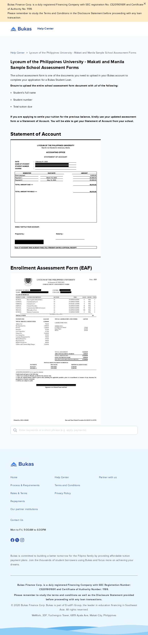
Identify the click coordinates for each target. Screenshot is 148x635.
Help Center (17, 52)
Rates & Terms (18, 493)
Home (13, 477)
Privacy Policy (63, 493)
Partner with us (108, 477)
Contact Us (16, 520)
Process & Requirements (25, 485)
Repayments (17, 501)
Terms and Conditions (67, 485)
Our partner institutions (24, 509)
